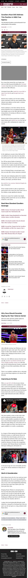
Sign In (24, 4)
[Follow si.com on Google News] (25, 239)
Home (2, 7)
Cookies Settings (19, 558)
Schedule (9, 7)
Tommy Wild (3, 27)
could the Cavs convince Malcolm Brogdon (14, 183)
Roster (13, 7)
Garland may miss (15, 120)
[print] (9, 296)
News (6, 545)
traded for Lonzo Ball (18, 91)
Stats (17, 7)
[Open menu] (2, 4)
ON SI (6, 1)
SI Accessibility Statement (6, 558)
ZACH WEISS (10, 527)
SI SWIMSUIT (11, 1)
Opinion (6, 302)
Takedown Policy (4, 556)
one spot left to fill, (9, 383)
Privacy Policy (4, 554)
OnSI (5, 7)
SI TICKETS (17, 1)
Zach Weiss (3, 323)
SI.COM (2, 1)
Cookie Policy (18, 554)
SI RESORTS (22, 1)
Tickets (20, 7)
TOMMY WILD (10, 289)
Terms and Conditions (20, 556)
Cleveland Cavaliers (6, 62)
